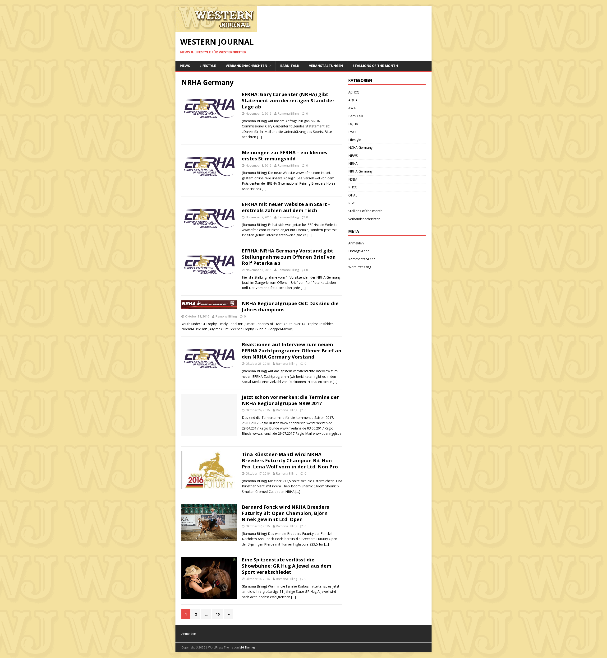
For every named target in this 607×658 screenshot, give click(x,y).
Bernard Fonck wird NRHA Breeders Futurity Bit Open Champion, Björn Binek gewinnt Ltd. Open (285, 513)
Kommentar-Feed (362, 259)
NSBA (352, 179)
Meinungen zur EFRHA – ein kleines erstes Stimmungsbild (284, 155)
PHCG (352, 187)
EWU (352, 132)
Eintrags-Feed (358, 251)
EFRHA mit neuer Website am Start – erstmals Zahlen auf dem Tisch (286, 207)
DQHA (353, 123)
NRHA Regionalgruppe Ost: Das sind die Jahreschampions (290, 306)
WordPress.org (359, 267)
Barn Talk (289, 65)
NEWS (185, 65)
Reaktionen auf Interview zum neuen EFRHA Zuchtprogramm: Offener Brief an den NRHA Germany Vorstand (291, 350)
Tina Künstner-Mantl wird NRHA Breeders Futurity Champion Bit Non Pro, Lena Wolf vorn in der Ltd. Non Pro (290, 460)
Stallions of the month (375, 65)
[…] (259, 137)
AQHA (353, 100)
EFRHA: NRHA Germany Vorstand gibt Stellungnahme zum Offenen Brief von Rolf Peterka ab (289, 256)
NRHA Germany (360, 171)
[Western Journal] (216, 29)
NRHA (353, 163)
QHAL (352, 195)
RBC (351, 203)
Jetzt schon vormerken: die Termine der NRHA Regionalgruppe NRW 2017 (290, 400)
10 (218, 614)
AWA (352, 108)
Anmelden (356, 243)
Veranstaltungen (326, 65)
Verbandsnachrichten (246, 65)
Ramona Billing (288, 113)
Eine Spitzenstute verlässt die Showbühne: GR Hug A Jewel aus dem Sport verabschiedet (286, 565)
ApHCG (353, 92)
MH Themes (247, 647)
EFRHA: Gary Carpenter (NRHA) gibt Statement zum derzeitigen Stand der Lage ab (288, 100)
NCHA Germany (360, 147)
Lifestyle (208, 65)
